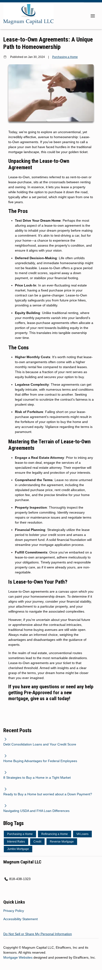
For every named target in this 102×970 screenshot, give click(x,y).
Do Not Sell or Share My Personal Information (37, 934)
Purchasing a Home (65, 56)
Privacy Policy (13, 911)
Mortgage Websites (18, 957)
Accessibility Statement (20, 919)
